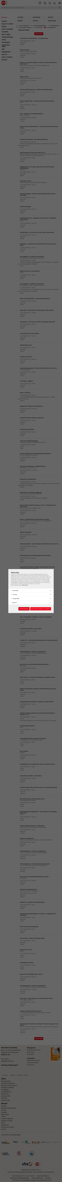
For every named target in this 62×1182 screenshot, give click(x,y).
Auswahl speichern (24, 608)
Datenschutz (25, 585)
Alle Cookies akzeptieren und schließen (40, 608)
